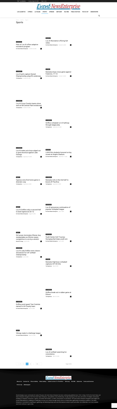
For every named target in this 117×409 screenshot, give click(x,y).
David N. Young (19, 241)
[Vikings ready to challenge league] (29, 322)
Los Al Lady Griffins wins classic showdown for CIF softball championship (28, 253)
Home (17, 20)
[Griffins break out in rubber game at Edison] (58, 280)
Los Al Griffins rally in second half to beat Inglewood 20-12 (28, 211)
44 (37, 364)
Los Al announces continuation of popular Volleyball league (58, 208)
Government (18, 41)
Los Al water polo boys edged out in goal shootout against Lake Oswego (28, 153)
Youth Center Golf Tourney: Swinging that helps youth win (56, 238)
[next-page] (40, 364)
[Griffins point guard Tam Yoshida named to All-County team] (29, 286)
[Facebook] (100, 1)
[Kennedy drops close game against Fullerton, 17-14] (58, 61)
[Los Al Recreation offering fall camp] (58, 32)
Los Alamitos (19, 71)
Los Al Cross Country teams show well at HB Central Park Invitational (29, 104)
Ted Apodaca (19, 78)
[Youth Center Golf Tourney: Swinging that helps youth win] (58, 226)
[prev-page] (17, 364)
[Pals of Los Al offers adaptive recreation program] (29, 34)
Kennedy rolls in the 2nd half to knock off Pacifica (57, 181)
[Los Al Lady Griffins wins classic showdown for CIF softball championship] (29, 247)
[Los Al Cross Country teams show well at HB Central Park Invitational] (29, 91)
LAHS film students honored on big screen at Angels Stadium (58, 153)
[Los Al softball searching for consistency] (58, 331)
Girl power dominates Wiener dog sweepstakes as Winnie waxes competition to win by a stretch (28, 237)
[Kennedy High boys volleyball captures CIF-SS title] (58, 252)
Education (48, 38)
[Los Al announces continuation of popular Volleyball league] (58, 196)
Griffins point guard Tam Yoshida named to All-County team (28, 305)
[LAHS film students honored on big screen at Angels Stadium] (58, 140)
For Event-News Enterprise (22, 48)
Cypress (18, 177)
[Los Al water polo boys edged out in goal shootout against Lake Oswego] (29, 140)
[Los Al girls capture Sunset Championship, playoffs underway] (29, 62)
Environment (48, 234)
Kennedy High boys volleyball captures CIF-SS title (56, 263)
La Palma (48, 69)
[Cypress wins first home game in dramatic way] (29, 169)
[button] (99, 15)
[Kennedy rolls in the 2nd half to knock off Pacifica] (58, 169)
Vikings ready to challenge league (28, 333)
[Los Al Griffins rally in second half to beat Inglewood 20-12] (29, 198)
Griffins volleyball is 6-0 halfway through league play (57, 124)
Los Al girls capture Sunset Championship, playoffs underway (28, 75)
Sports (22, 20)
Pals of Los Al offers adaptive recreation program (27, 45)
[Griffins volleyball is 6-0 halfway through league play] (58, 101)
